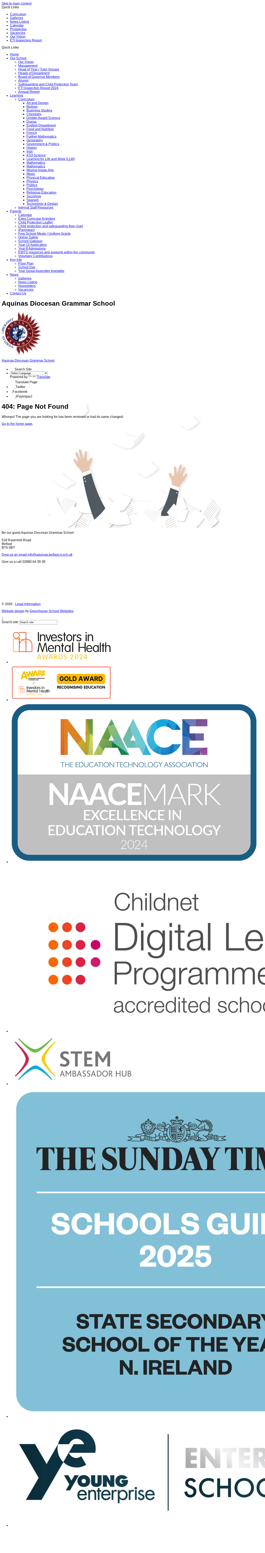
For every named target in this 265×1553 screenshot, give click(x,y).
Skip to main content (16, 3)
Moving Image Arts (40, 170)
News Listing (19, 21)
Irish (29, 151)
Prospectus (18, 29)
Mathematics (35, 162)
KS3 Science (36, 155)
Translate (43, 377)
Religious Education (41, 192)
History (31, 148)
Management (27, 65)
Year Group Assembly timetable (41, 271)
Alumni (23, 80)
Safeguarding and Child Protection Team (48, 84)
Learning (16, 95)
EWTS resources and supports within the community (56, 252)
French (31, 133)
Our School (18, 58)
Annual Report (29, 92)
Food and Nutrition (40, 129)
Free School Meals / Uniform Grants (44, 233)
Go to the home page (17, 424)
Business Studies (39, 110)
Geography (34, 140)
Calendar (17, 25)
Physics (32, 181)
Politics (31, 185)
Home (14, 54)
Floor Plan (26, 263)
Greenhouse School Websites (51, 611)
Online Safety (28, 237)
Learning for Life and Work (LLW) (50, 159)
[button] (20, 47)
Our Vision (17, 36)
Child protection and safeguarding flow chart (50, 226)
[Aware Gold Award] (61, 700)
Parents (15, 211)
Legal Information (28, 604)
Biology (32, 106)
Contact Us (18, 293)
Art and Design (37, 103)
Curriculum (18, 14)
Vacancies (17, 33)
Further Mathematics (41, 136)
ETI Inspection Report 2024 (38, 88)
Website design (13, 611)
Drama (31, 121)
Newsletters (27, 286)
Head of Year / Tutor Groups (38, 69)
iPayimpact (26, 230)
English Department (41, 125)
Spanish (32, 200)
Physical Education (40, 177)
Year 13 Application (32, 245)
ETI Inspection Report (26, 40)
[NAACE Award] (134, 861)
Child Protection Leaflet (35, 222)
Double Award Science (43, 118)
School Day (26, 267)
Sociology (33, 196)
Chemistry (33, 114)
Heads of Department (33, 73)
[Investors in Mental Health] (61, 662)
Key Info (16, 259)
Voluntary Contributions (35, 256)
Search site (10, 622)
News (14, 274)
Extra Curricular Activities (36, 218)
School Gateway (30, 241)
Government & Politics (42, 144)
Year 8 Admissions (32, 248)
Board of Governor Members (39, 77)
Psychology (35, 189)
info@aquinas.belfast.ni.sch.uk (37, 554)
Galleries (16, 18)
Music (30, 174)
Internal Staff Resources (35, 207)
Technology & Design (42, 204)
